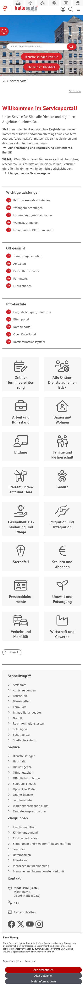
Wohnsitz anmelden (26, 222)
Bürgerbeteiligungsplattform (32, 312)
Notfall (17, 718)
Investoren (20, 860)
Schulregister (21, 734)
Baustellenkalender (26, 271)
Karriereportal (22, 327)
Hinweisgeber (22, 767)
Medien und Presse (25, 838)
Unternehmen (22, 855)
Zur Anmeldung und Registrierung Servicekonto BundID (37, 150)
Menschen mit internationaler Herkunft (38, 871)
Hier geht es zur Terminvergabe (29, 173)
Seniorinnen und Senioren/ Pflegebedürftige (42, 843)
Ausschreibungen (24, 690)
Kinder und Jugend (25, 832)
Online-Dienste (23, 794)
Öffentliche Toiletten (26, 778)
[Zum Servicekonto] (64, 9)
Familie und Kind (24, 827)
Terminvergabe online (28, 256)
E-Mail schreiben (25, 912)
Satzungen (20, 729)
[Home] (3, 80)
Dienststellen (21, 701)
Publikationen (23, 286)
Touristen (19, 849)
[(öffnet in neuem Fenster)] (78, 3)
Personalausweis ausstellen (32, 200)
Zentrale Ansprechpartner (29, 811)
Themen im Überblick (41, 67)
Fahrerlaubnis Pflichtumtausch (33, 230)
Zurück (14, 652)
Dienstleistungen (24, 756)
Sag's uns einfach (24, 783)
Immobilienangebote (27, 712)
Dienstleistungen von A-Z (41, 57)
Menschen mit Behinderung (31, 866)
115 (16, 903)
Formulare (20, 278)
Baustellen (20, 696)
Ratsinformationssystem (29, 342)
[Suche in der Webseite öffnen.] (71, 9)
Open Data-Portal (25, 334)
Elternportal (21, 319)
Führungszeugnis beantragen (33, 215)
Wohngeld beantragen (28, 208)
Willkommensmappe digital (31, 806)
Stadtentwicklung (24, 740)
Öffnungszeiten (23, 772)
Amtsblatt (20, 263)
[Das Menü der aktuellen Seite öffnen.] (78, 9)
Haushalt (19, 761)
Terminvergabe (22, 800)
